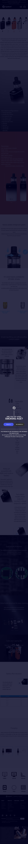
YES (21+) (8, 424)
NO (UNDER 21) (19, 424)
